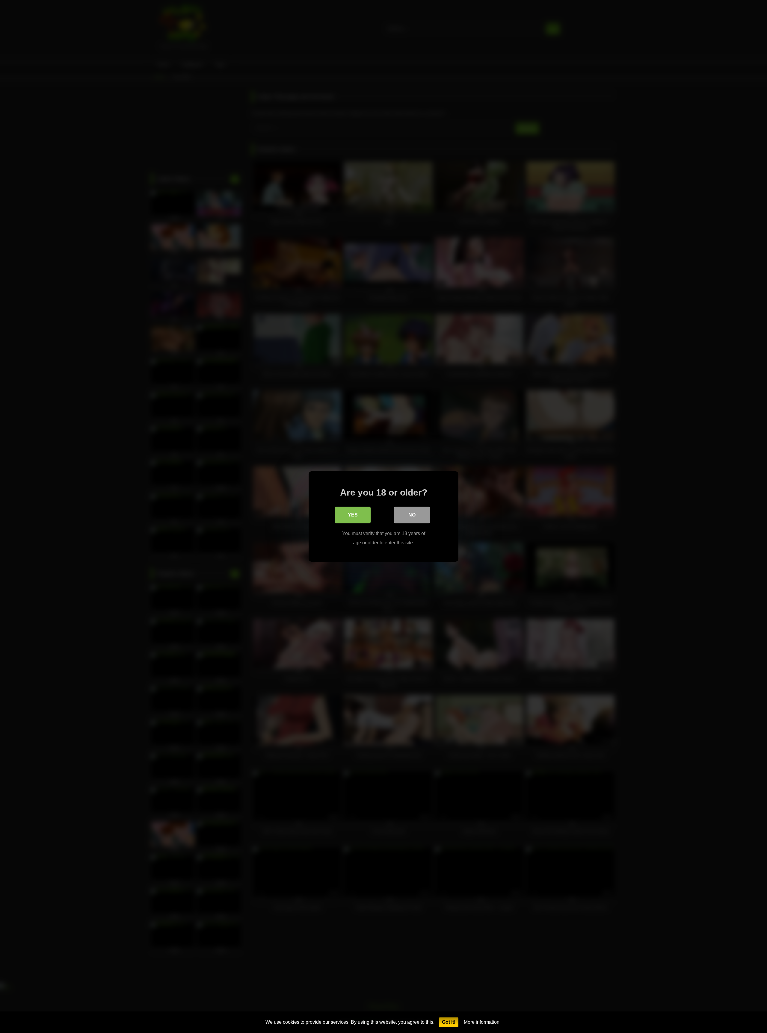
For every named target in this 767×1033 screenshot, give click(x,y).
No (412, 514)
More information (481, 1022)
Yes (353, 514)
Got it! (448, 1022)
